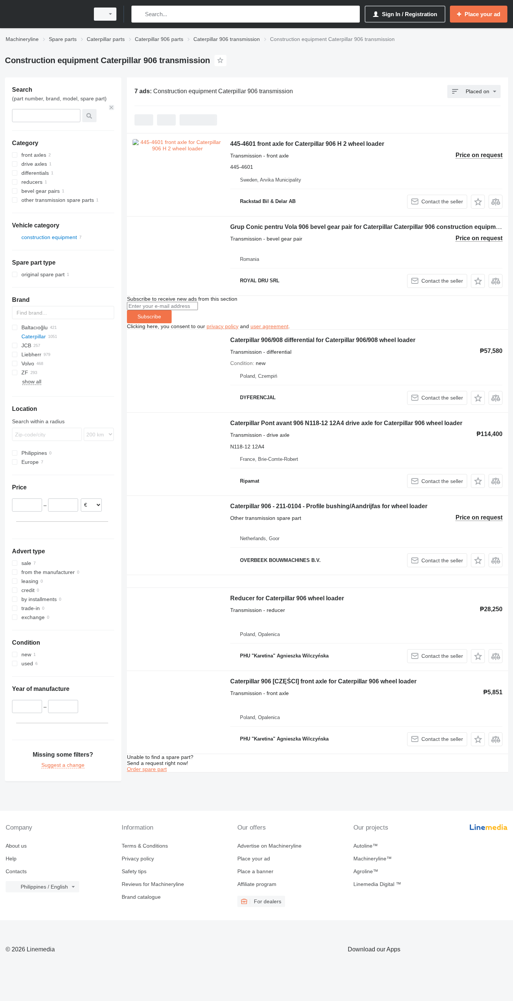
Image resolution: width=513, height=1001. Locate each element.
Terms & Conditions (145, 846)
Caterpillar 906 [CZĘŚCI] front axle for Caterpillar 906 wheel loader (323, 681)
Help (11, 859)
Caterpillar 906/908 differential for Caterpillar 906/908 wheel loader (322, 340)
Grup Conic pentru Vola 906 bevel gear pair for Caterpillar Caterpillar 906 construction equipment (367, 227)
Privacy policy (138, 859)
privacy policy (222, 326)
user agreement (269, 326)
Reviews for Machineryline (153, 884)
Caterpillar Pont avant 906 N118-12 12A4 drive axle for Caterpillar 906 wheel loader (346, 423)
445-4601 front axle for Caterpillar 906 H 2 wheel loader (307, 144)
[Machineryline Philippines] (45, 14)
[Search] (138, 14)
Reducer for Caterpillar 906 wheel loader (287, 598)
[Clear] (111, 107)
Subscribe (149, 316)
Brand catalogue (141, 897)
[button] (478, 202)
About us (16, 846)
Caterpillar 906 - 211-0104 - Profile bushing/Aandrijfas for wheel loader (328, 506)
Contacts (16, 871)
